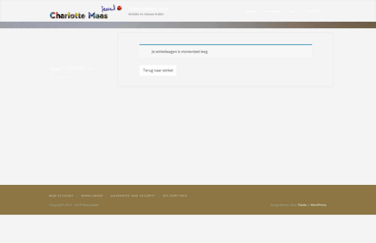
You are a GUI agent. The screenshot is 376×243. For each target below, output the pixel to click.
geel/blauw (92, 69)
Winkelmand (92, 196)
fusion (75, 68)
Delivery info (175, 196)
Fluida (301, 205)
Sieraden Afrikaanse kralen (148, 9)
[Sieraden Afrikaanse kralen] (87, 11)
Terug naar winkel (158, 70)
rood (102, 69)
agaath (57, 68)
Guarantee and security (133, 196)
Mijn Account (61, 196)
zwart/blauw (62, 77)
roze (52, 77)
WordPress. (319, 205)
